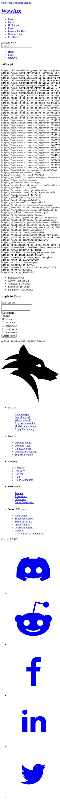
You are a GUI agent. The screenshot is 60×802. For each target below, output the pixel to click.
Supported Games (24, 518)
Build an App (22, 414)
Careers (19, 473)
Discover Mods (23, 442)
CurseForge (7, 2)
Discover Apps (22, 445)
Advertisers (21, 496)
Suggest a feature (24, 454)
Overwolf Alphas (24, 527)
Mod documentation (25, 426)
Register (18, 2)
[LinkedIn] (33, 746)
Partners (19, 493)
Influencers (20, 499)
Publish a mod (22, 417)
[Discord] (33, 593)
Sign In (27, 2)
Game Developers (24, 502)
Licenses (19, 530)
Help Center (21, 515)
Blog (17, 476)
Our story (20, 470)
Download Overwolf (26, 451)
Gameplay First (23, 448)
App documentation (25, 423)
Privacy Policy (22, 524)
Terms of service (23, 521)
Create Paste (9, 336)
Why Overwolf (23, 420)
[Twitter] (33, 797)
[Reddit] (33, 644)
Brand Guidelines (24, 479)
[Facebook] (33, 695)
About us (19, 467)
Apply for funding (24, 429)
